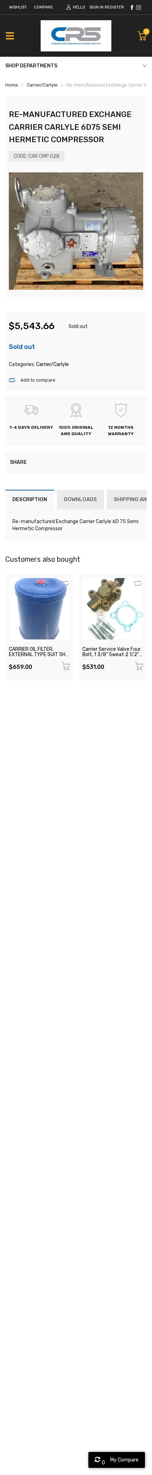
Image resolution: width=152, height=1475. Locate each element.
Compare (43, 7)
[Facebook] (131, 7)
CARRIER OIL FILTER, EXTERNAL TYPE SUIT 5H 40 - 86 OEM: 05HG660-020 (37, 657)
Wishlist (18, 7)
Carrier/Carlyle (52, 364)
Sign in (96, 7)
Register (114, 7)
